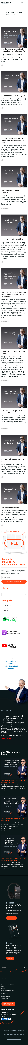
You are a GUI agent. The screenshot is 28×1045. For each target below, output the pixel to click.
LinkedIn (3, 1016)
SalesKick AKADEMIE (5, 996)
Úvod (2, 981)
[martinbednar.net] (6, 3)
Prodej (3, 608)
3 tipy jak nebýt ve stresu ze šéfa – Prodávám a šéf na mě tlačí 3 (12, 140)
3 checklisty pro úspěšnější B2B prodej (9, 984)
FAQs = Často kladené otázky (7, 990)
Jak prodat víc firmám (10, 507)
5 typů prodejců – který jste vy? (13, 239)
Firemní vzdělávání (6, 605)
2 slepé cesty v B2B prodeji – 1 (13, 96)
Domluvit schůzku (6, 738)
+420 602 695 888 (6, 1012)
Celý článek (3, 790)
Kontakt (3, 988)
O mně (2, 986)
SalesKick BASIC (4, 998)
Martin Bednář (6, 65)
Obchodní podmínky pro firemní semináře (14, 1034)
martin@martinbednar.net (8, 1014)
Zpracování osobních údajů (14, 1039)
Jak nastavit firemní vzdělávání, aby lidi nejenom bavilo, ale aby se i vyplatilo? (13, 294)
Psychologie (5, 610)
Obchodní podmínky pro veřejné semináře (14, 1030)
